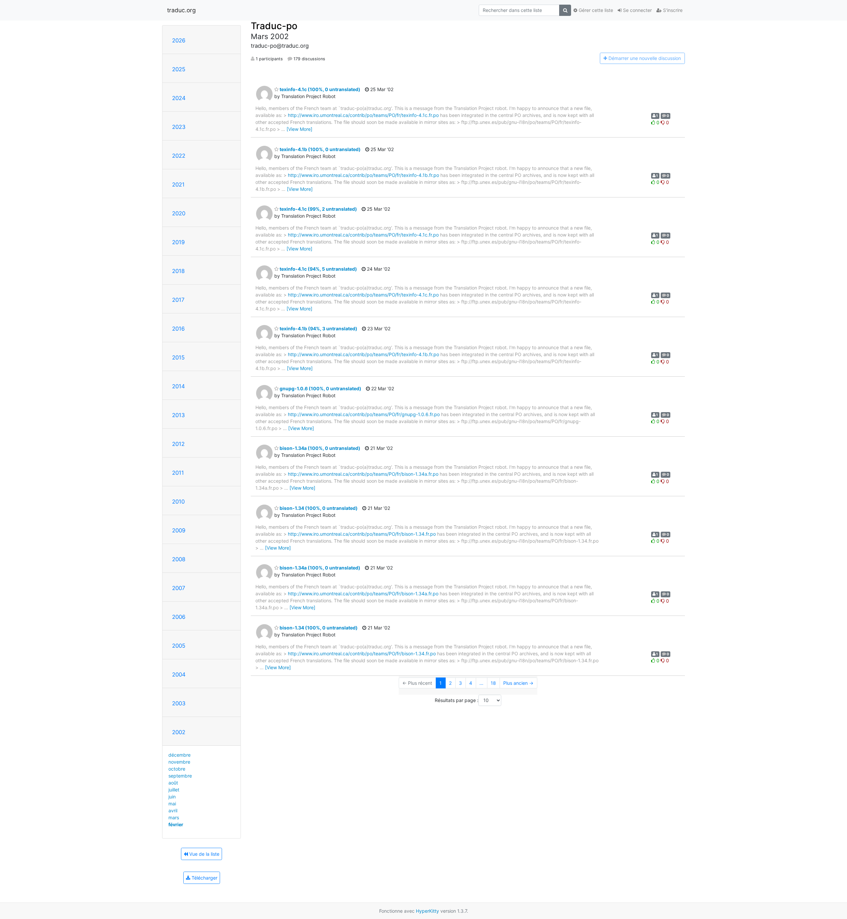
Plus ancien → (518, 683)
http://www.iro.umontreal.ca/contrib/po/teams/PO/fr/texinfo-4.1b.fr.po (363, 175)
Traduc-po (274, 25)
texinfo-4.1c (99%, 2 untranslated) (318, 209)
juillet (173, 789)
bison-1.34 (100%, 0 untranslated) (318, 508)
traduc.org (181, 10)
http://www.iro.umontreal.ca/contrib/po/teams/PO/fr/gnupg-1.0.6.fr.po (364, 414)
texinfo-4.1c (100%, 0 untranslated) (319, 89)
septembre (180, 776)
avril (172, 810)
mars (173, 817)
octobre (176, 769)
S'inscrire (672, 10)
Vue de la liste (203, 854)
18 (493, 683)
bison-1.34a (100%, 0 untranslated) (319, 448)
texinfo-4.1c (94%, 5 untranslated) (318, 269)
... (481, 683)
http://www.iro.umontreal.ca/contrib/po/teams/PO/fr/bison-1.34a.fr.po (363, 474)
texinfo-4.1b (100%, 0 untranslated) (320, 149)
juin (172, 796)
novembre (179, 762)
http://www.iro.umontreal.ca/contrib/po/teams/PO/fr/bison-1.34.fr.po (362, 534)
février (175, 824)
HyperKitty (427, 911)
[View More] (299, 129)
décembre (179, 755)
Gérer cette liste (595, 10)
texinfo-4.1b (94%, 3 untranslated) (318, 328)
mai (172, 803)
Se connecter (637, 10)
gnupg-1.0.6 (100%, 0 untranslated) (320, 388)
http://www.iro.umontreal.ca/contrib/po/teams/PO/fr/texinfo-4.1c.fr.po (363, 115)
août (173, 782)
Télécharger (203, 878)
